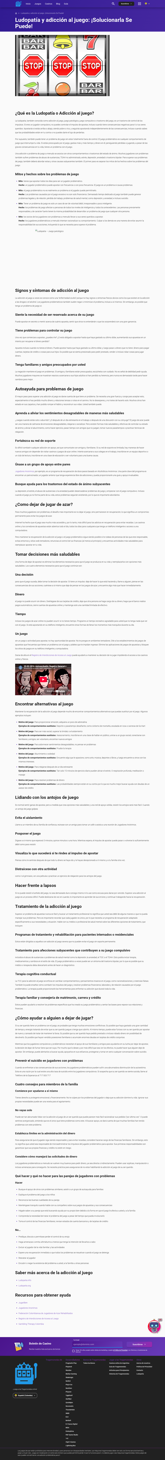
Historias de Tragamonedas (119, 1374)
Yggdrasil (69, 1395)
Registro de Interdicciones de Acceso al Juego (52, 655)
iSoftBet (69, 1399)
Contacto (139, 1370)
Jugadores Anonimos (24, 471)
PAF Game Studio (72, 1435)
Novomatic (69, 1406)
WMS (67, 1413)
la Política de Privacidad (120, 1350)
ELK (67, 1417)
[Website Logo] (26, 1373)
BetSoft (68, 1420)
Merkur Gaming (71, 1374)
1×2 (67, 1438)
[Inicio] (16, 13)
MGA (67, 1428)
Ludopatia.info (25, 1280)
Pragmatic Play (71, 1363)
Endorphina (70, 1431)
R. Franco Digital (71, 1424)
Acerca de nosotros (143, 1363)
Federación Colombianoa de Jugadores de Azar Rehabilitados (46, 1313)
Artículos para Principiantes (119, 1370)
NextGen (69, 1388)
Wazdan (68, 1370)
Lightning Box (71, 1445)
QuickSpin (69, 1402)
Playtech (69, 1367)
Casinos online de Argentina (119, 1363)
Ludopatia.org (25, 1285)
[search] (113, 3)
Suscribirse (138, 1344)
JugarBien (23, 1302)
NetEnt (68, 1381)
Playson (68, 1392)
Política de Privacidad (144, 1367)
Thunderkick (70, 1410)
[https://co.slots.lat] (18, 3)
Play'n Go (69, 1384)
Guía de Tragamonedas (117, 1367)
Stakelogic (69, 1377)
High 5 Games (71, 1442)
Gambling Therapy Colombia (31, 1324)
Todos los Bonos (89, 1363)
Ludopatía (140, 1374)
